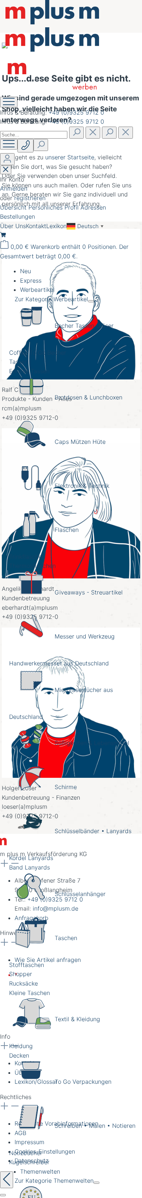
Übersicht (14, 207)
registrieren (30, 198)
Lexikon (56, 226)
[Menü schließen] (91, 301)
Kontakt (36, 226)
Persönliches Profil (54, 207)
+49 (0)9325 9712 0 (76, 112)
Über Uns (13, 226)
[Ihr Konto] (7, 159)
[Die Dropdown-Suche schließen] (125, 133)
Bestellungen (17, 216)
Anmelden (13, 188)
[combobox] (33, 135)
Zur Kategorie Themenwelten (54, 1180)
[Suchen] (76, 133)
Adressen (93, 207)
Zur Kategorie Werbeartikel (51, 299)
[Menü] (8, 144)
